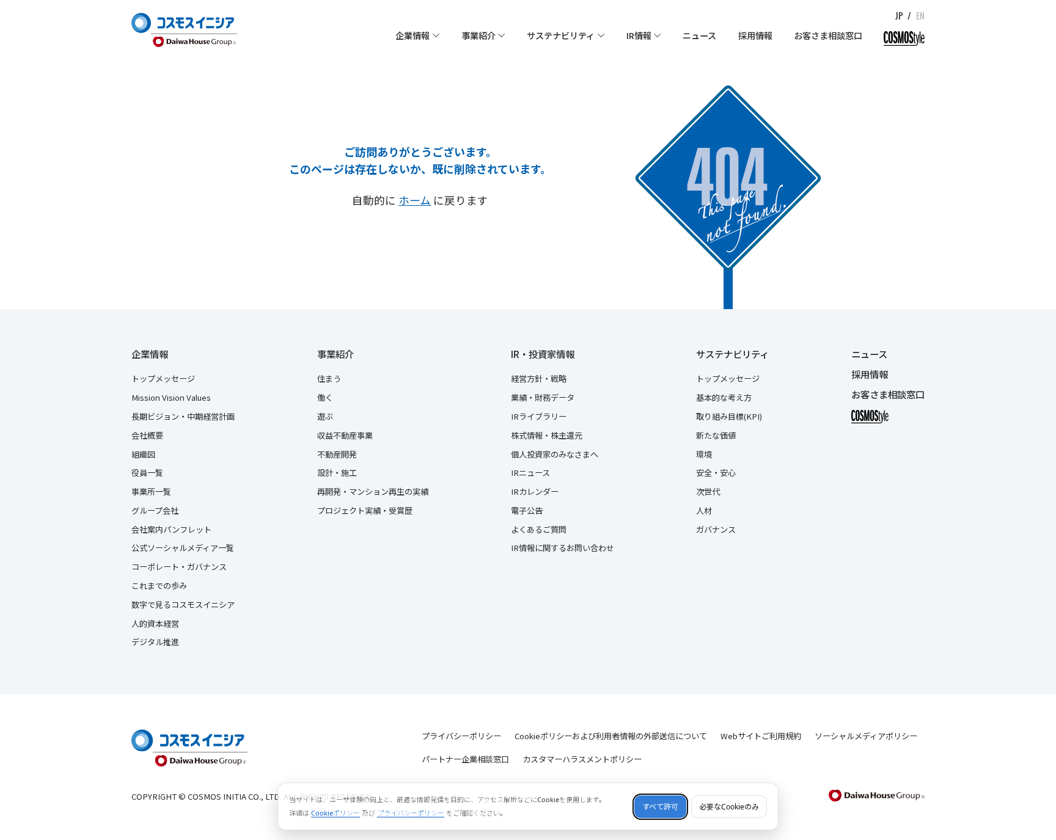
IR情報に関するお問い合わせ (562, 548)
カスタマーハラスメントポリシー (582, 759)
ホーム (414, 200)
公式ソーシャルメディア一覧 (182, 548)
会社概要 (147, 435)
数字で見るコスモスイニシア (183, 604)
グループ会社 (154, 510)
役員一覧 (147, 473)
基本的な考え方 (724, 397)
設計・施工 (337, 473)
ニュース (869, 354)
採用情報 (869, 374)
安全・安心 (716, 473)
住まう (329, 378)
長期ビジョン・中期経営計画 (183, 416)
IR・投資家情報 (542, 354)
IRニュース (530, 473)
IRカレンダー (535, 491)
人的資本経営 (155, 623)
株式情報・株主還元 (546, 435)
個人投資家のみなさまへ (554, 454)
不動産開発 (337, 454)
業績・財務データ (542, 397)
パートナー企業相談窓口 (465, 759)
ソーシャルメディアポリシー (866, 736)
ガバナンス (716, 529)
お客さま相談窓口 (888, 394)
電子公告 (527, 510)
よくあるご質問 (538, 529)
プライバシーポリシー (461, 736)
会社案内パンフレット (171, 529)
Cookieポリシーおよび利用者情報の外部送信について (611, 736)
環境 (704, 454)
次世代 (708, 491)
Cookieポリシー (335, 812)
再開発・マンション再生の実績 (372, 491)
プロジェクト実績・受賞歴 (365, 510)
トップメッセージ (163, 378)
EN (920, 15)
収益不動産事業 (345, 435)
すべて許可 (660, 807)
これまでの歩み (159, 586)
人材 (704, 510)
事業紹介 (335, 354)
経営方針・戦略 (538, 378)
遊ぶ (325, 416)
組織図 (143, 454)
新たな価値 (716, 435)
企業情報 (149, 354)
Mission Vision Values (171, 397)
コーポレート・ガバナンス (179, 567)
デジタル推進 (155, 642)
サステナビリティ (732, 354)
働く (325, 397)
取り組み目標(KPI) (729, 416)
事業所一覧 (151, 491)
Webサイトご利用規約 (761, 736)
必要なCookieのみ (729, 807)
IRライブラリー (538, 416)
